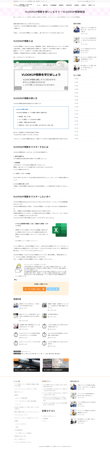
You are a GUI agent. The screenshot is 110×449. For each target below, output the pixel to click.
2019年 (76, 103)
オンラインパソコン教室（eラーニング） (86, 1)
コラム (44, 421)
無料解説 (52, 353)
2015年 (76, 117)
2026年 (76, 78)
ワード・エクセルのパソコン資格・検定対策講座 (25, 401)
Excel (24, 353)
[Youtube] (16, 279)
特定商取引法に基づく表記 (20, 436)
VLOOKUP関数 (31, 353)
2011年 (76, 131)
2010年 (76, 135)
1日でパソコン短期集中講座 (21, 398)
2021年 (76, 96)
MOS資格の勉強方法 (53, 314)
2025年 (76, 82)
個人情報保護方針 (19, 430)
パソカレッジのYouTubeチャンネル (22, 442)
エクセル (38, 353)
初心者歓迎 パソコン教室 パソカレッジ (26, 241)
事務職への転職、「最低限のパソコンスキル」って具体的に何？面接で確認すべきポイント (58, 305)
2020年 (76, 100)
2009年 (76, 138)
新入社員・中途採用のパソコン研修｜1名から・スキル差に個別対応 (26, 407)
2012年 (76, 128)
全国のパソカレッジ (18, 392)
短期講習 (58, 353)
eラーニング (18, 404)
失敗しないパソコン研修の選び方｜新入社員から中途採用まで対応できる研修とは (29, 316)
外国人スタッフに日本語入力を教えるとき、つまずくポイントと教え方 (88, 29)
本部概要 (16, 421)
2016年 (76, 114)
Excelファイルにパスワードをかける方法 (29, 341)
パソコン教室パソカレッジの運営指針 (23, 433)
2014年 (76, 121)
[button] (34, 289)
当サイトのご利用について (20, 439)
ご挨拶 (16, 427)
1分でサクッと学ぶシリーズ (49, 416)
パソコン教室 (45, 353)
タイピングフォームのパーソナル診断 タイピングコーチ (26, 418)
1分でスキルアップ (26, 351)
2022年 (76, 93)
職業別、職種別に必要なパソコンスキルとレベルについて (26, 411)
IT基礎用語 (45, 418)
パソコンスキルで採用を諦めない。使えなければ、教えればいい (88, 40)
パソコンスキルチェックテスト (21, 414)
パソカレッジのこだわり (20, 424)
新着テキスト (47, 381)
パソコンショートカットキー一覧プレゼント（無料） (25, 389)
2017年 (76, 110)
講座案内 (16, 395)
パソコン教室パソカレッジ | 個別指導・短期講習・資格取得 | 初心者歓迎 (26, 384)
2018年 (76, 107)
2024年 (76, 85)
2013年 (76, 124)
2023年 (76, 89)
